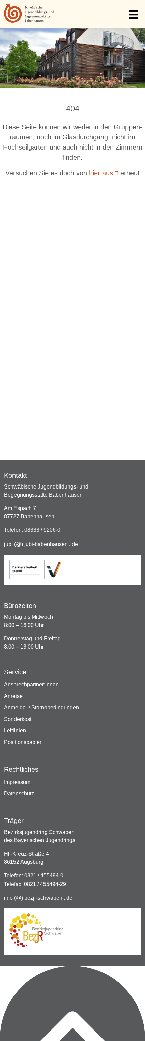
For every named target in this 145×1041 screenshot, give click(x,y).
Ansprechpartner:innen (32, 684)
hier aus (101, 173)
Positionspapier (23, 742)
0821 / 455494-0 (43, 875)
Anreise (14, 696)
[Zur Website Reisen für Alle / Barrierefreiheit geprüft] (36, 569)
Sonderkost (18, 719)
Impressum (18, 782)
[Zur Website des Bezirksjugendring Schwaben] (36, 930)
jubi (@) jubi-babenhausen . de (41, 544)
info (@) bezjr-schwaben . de (38, 898)
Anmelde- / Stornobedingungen (42, 707)
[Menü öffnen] (133, 14)
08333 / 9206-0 (42, 530)
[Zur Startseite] (29, 14)
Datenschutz (19, 793)
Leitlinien (15, 730)
